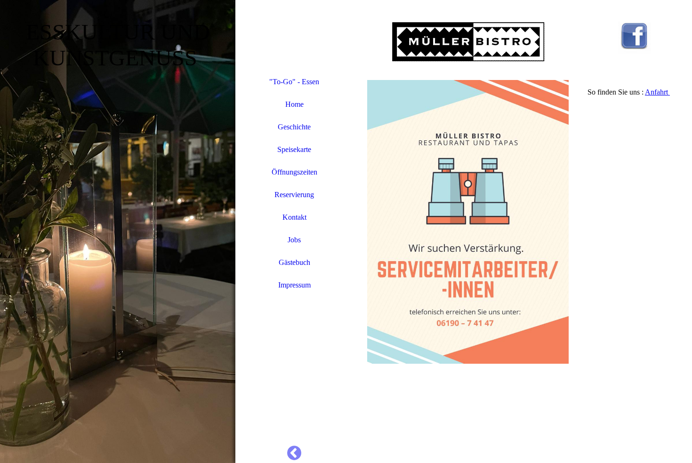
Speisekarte (294, 149)
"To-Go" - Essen (294, 82)
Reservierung (294, 195)
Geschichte (294, 127)
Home (294, 104)
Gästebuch (294, 262)
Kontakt (294, 217)
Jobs (294, 240)
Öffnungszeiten (294, 172)
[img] (117, 231)
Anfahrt (657, 92)
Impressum (294, 285)
